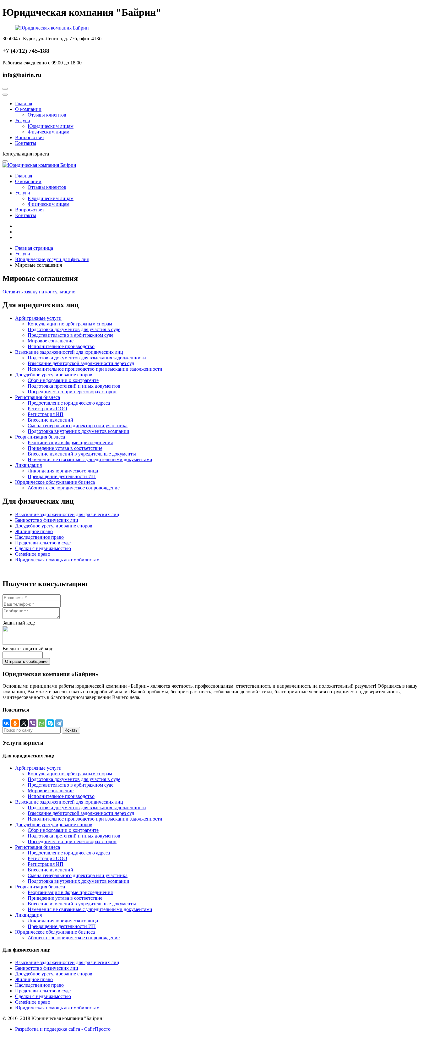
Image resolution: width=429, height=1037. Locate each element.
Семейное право (32, 554)
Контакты (25, 143)
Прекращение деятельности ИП (62, 476)
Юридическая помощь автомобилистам (57, 559)
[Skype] (50, 723)
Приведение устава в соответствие (65, 448)
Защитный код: (19, 622)
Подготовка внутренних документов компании (78, 431)
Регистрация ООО (47, 408)
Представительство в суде (43, 542)
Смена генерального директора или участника (78, 425)
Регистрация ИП (45, 414)
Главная (23, 103)
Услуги (22, 120)
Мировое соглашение (50, 340)
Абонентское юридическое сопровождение (74, 487)
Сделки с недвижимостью (43, 548)
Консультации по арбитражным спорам (70, 323)
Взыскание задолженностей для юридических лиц (69, 352)
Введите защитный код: (28, 648)
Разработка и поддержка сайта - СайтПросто (63, 1029)
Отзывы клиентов (47, 114)
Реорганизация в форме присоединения (70, 442)
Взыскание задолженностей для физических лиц (67, 514)
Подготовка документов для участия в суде (74, 329)
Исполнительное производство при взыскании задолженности (95, 369)
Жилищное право (34, 531)
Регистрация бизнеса (37, 397)
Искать (71, 730)
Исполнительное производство (61, 346)
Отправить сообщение (26, 661)
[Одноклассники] (15, 723)
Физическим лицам (48, 131)
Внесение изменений (50, 420)
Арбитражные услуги (38, 318)
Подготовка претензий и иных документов (74, 386)
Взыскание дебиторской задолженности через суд (81, 363)
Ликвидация (28, 465)
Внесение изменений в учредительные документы (82, 453)
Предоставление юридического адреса (69, 403)
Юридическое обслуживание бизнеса (55, 482)
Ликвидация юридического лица (63, 470)
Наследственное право (39, 537)
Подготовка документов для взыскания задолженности (87, 357)
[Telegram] (59, 723)
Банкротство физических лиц (46, 520)
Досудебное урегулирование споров (53, 374)
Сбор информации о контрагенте (63, 380)
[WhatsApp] (41, 723)
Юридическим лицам (50, 126)
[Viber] (32, 723)
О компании (28, 109)
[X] (24, 723)
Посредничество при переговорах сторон (72, 391)
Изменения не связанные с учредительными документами (90, 459)
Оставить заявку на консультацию (39, 291)
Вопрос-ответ (29, 137)
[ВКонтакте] (6, 723)
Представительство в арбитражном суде (70, 335)
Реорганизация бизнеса (40, 436)
